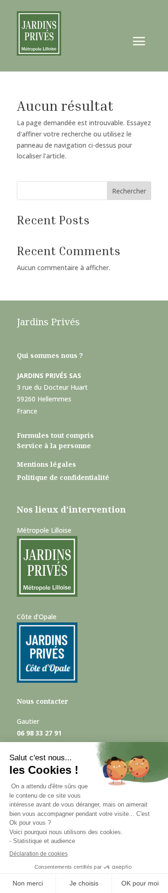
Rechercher (129, 190)
